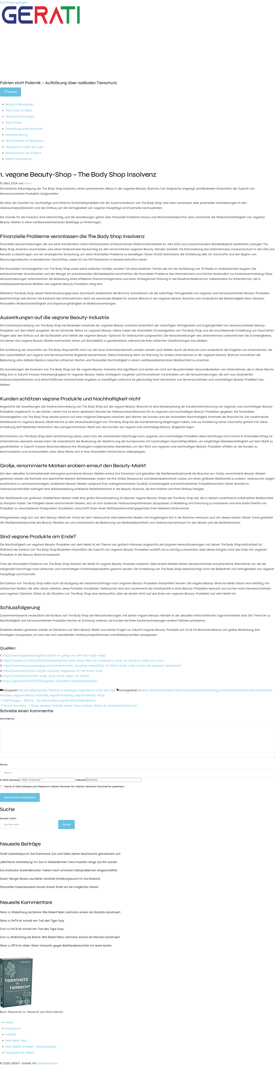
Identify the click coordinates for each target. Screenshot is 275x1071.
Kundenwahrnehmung (202, 690)
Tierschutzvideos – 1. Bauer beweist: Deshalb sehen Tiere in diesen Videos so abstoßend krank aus (70, 706)
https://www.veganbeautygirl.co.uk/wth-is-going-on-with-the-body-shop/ (54, 655)
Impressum (13, 1028)
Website (80, 779)
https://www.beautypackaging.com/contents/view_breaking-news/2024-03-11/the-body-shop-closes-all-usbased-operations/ (92, 666)
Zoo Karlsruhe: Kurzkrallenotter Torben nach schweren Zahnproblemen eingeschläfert (58, 870)
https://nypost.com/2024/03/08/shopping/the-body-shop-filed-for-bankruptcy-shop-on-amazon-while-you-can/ (83, 661)
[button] (1, 1068)
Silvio (3, 912)
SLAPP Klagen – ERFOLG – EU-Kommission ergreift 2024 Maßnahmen (49, 701)
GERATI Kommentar (18, 159)
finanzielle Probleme (172, 690)
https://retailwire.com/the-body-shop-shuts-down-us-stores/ (46, 676)
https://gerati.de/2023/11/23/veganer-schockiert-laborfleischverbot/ (50, 681)
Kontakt (10, 1034)
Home (9, 1022)
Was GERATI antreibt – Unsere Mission (30, 1047)
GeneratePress (47, 1063)
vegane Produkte (61, 695)
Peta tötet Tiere (16, 1041)
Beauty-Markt (147, 690)
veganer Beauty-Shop (89, 695)
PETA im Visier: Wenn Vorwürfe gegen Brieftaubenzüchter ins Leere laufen (61, 945)
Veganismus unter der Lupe (24, 147)
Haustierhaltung (16, 135)
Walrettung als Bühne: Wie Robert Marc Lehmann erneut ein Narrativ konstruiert (65, 912)
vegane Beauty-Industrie (30, 695)
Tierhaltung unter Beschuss (24, 129)
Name (3, 764)
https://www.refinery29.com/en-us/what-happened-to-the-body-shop (52, 671)
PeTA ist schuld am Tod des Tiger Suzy (37, 921)
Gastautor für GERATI (19, 1053)
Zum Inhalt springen (14, 2)
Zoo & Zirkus (13, 122)
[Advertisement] (137, 50)
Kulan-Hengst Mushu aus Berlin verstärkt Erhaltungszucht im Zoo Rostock (50, 879)
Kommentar (7, 718)
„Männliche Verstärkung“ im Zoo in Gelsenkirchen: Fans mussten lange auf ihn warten (58, 862)
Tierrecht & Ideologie (19, 116)
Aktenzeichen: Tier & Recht (23, 153)
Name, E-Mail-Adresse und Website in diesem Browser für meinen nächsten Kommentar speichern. (64, 786)
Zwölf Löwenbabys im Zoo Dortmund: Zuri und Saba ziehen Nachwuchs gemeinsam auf (60, 854)
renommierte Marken (233, 690)
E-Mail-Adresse (9, 779)
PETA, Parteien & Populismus (24, 141)
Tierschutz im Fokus (18, 110)
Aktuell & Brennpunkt (19, 104)
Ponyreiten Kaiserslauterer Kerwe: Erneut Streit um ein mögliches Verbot (49, 887)
